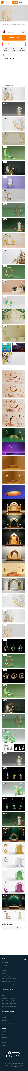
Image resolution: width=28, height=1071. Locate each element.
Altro (3, 1067)
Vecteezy (4, 986)
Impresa (4, 991)
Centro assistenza (6, 1037)
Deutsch (4, 1062)
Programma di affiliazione (8, 1020)
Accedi (20, 2)
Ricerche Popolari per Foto (9, 1026)
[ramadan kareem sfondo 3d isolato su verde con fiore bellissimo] (13, 224)
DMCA (3, 1018)
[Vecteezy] (2, 2)
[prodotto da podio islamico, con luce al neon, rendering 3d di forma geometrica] (13, 332)
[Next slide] (22, 948)
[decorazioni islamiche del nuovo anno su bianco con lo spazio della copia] (13, 256)
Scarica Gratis (14, 37)
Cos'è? (13, 55)
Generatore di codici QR (8, 1006)
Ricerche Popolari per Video (9, 1028)
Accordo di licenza (6, 1015)
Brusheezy (5, 983)
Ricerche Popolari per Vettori (9, 1023)
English (4, 1054)
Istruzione (4, 994)
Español (4, 1057)
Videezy (4, 988)
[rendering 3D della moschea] (8, 936)
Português (5, 1059)
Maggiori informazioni (9, 57)
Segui (23, 32)
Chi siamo (4, 1043)
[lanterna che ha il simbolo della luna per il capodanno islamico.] (9, 356)
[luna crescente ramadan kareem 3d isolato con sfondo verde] (13, 209)
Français (4, 1065)
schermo (18, 948)
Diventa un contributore (8, 1045)
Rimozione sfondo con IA (8, 1003)
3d (12, 948)
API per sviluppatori (7, 996)
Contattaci (4, 1040)
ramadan (6, 948)
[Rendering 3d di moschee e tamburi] (8, 924)
